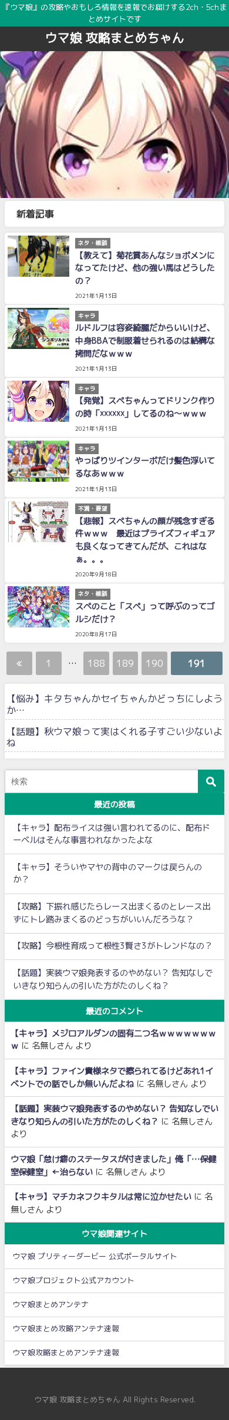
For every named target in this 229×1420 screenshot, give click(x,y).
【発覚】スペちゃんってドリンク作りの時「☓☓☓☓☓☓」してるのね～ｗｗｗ (145, 407)
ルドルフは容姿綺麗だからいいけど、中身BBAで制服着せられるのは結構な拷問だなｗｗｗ (145, 340)
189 (125, 663)
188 (96, 663)
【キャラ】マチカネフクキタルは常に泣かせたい (101, 1197)
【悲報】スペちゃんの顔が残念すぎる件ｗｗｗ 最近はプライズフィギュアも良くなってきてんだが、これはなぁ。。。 (145, 540)
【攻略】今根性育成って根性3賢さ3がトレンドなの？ (113, 946)
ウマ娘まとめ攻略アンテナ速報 (65, 1328)
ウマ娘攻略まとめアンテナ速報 (65, 1352)
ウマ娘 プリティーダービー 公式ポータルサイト (94, 1256)
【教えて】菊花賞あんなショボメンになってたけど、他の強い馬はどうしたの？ (145, 268)
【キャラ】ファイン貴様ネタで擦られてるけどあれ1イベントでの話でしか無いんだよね (112, 1077)
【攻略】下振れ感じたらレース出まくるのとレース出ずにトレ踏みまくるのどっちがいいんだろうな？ (111, 913)
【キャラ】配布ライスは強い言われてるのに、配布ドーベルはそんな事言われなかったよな (111, 834)
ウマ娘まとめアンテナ (50, 1304)
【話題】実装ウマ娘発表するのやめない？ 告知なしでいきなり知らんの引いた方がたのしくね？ (113, 979)
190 (154, 663)
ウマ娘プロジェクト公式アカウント (73, 1280)
